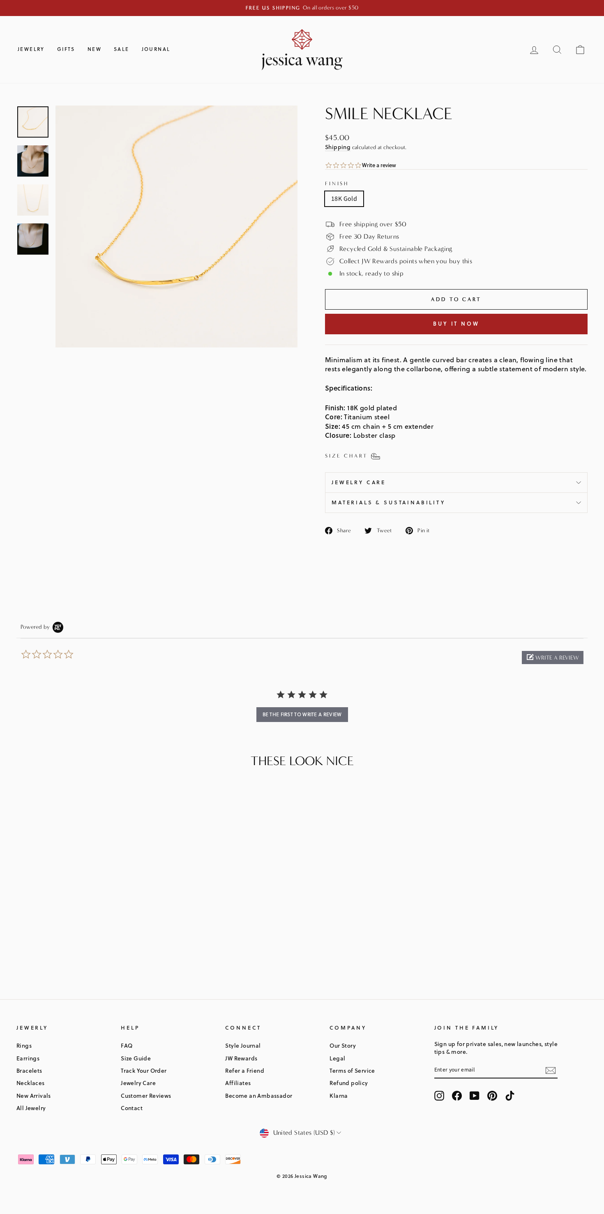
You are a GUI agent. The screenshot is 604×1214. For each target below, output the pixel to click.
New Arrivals (33, 1095)
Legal (337, 1058)
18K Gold (344, 198)
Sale (121, 49)
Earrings (27, 1058)
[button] (552, 657)
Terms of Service (352, 1070)
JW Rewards (241, 1058)
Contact (132, 1108)
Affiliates (238, 1083)
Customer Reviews (146, 1095)
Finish (337, 183)
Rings (24, 1045)
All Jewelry (31, 1108)
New (94, 49)
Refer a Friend (244, 1070)
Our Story (343, 1045)
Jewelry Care (359, 482)
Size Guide (136, 1058)
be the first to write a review (302, 714)
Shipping (337, 147)
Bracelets (29, 1070)
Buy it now (456, 323)
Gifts (66, 49)
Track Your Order (143, 1070)
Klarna (339, 1095)
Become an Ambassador (258, 1095)
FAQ (126, 1045)
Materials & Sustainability (388, 502)
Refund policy (349, 1083)
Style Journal (243, 1045)
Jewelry (31, 49)
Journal (156, 49)
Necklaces (30, 1083)
